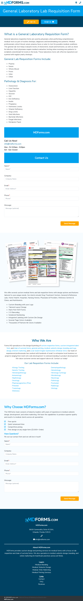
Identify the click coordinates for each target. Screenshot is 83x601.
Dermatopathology (58, 367)
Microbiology (55, 375)
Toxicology (16, 388)
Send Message (69, 223)
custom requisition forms (50, 345)
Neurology (54, 378)
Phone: (7, 195)
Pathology (54, 380)
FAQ (41, 581)
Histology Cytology (58, 373)
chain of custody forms (22, 348)
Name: (7, 166)
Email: (7, 185)
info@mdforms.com (12, 144)
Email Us (48, 22)
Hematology (55, 370)
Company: (7, 176)
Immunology (16, 375)
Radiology (54, 386)
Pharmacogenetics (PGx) (21, 383)
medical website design (53, 348)
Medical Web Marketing (41, 570)
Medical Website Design (41, 567)
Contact (42, 579)
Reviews (41, 584)
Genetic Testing (17, 370)
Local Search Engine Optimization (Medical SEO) (48, 351)
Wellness (15, 391)
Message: (8, 205)
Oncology (15, 380)
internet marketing (19, 351)
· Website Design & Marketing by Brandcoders (32, 597)
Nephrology (16, 378)
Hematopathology (18, 373)
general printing (37, 348)
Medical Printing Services (41, 572)
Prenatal (15, 386)
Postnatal (54, 383)
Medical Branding (41, 564)
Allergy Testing (17, 367)
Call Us (32, 22)
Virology (53, 388)
